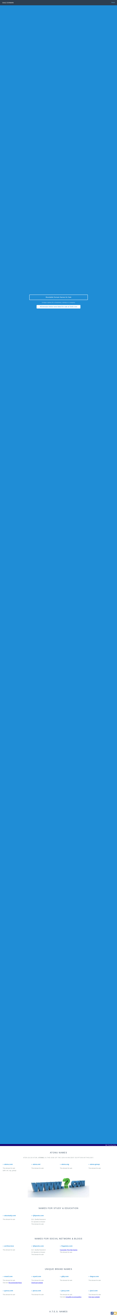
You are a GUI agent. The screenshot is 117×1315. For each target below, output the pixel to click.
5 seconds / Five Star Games (68, 1250)
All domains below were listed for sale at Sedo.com (58, 307)
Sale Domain (8, 3)
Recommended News (15, 1282)
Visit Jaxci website (94, 1297)
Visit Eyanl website (37, 1282)
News (113, 2)
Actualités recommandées (73, 1297)
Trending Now (112, 1145)
